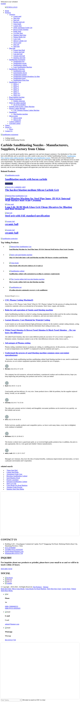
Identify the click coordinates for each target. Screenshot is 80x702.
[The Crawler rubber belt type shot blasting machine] (26, 279)
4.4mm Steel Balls (13, 472)
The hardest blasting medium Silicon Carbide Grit (32, 190)
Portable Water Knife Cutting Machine (21, 106)
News (11, 129)
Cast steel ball (17, 54)
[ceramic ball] (10, 221)
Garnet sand (17, 16)
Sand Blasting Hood (13, 478)
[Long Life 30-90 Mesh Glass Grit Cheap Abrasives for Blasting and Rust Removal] (9, 204)
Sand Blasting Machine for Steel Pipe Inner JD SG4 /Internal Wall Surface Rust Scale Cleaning (37, 199)
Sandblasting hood (19, 78)
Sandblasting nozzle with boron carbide (26, 179)
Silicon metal (17, 118)
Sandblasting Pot (18, 61)
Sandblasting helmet (20, 74)
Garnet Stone (66, 589)
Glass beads (17, 24)
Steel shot (16, 18)
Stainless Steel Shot (19, 35)
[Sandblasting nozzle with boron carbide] (12, 175)
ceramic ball (11, 224)
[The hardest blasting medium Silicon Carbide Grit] (15, 187)
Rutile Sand (17, 31)
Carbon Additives (15, 121)
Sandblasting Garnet (43, 158)
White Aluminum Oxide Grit (22, 28)
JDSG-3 (16, 88)
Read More (9, 184)
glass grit (16, 44)
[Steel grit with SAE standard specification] (8, 213)
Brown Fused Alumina (20, 29)
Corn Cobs (17, 39)
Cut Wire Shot (18, 33)
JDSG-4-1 (16, 93)
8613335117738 (10, 640)
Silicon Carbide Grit (20, 41)
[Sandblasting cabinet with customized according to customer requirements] (16, 271)
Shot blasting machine (20, 114)
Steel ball (12, 48)
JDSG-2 (16, 86)
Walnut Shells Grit (19, 37)
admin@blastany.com (12, 624)
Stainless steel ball (19, 58)
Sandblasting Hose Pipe (21, 80)
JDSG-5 (16, 91)
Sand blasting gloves (20, 73)
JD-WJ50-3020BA (19, 105)
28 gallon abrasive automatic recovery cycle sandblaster (28, 290)
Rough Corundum (13, 480)
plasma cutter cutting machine (14, 158)
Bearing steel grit (18, 22)
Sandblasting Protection (17, 69)
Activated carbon (14, 123)
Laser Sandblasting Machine (22, 67)
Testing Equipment (15, 99)
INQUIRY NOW (6, 569)
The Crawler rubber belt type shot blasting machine (26, 282)
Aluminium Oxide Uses (14, 474)
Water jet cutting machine (17, 103)
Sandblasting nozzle (19, 63)
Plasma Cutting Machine (17, 108)
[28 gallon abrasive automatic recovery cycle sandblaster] (15, 287)
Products (8, 12)
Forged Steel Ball (19, 50)
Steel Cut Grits (11, 483)
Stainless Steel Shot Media (15, 489)
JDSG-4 (16, 90)
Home (7, 11)
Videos (7, 125)
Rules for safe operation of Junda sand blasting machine (29, 310)
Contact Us (8, 131)
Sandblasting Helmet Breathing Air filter (26, 76)
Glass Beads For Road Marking (17, 485)
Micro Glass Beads (18, 589)
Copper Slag (17, 26)
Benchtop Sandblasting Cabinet (17, 476)
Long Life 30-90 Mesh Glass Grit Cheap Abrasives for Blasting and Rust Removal (38, 208)
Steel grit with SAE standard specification (27, 215)
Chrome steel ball (19, 56)
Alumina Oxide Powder (14, 487)
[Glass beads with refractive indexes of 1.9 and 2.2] (14, 263)
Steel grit (16, 20)
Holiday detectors (19, 101)
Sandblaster (13, 112)
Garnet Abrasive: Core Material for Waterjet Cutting (27, 320)
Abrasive (12, 14)
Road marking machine (16, 97)
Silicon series (13, 116)
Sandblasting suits (19, 71)
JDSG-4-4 (16, 95)
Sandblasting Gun (15, 82)
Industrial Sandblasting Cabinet (17, 482)
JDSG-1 (16, 84)
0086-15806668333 (11, 606)
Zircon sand (17, 43)
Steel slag (16, 46)
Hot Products (37, 587)
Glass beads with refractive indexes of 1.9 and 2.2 (26, 265)
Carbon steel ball (18, 52)
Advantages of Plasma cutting (18, 343)
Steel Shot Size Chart (54, 589)
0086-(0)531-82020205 (12, 608)
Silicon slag (17, 120)
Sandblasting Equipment (17, 59)
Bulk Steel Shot (6, 589)
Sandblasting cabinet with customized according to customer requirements (34, 274)
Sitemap (45, 587)
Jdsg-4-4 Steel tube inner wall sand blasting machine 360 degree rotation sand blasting (38, 257)
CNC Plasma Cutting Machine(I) (19, 300)
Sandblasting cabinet (20, 65)
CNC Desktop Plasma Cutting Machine (26, 110)
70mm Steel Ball (12, 470)
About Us (8, 127)
